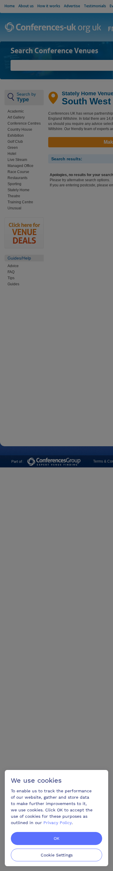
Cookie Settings (57, 855)
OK (56, 838)
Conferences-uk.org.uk (53, 28)
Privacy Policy (57, 822)
